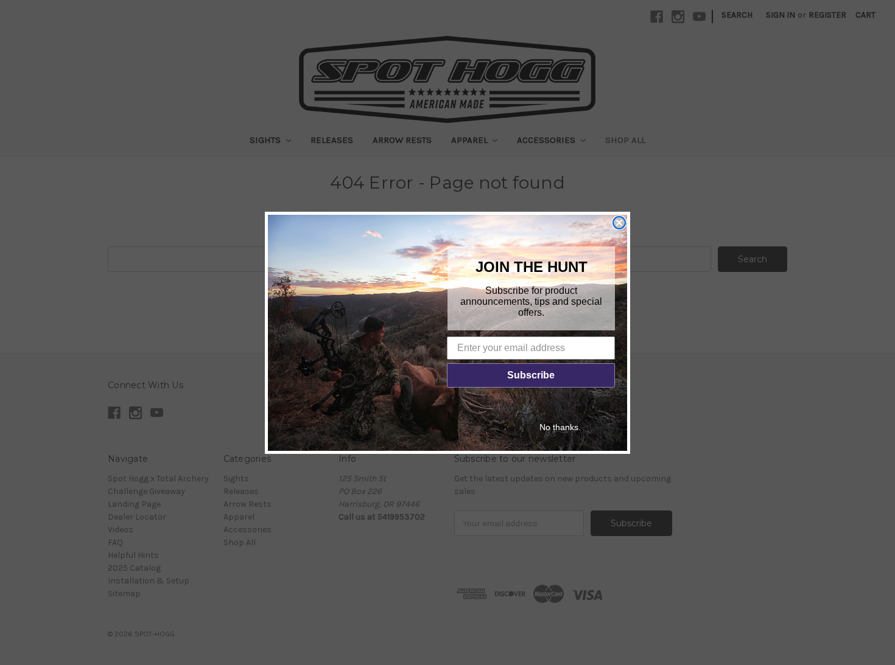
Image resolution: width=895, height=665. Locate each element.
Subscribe (531, 375)
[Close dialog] (619, 223)
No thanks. (560, 427)
